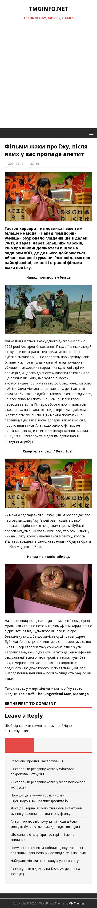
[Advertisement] (48, 77)
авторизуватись (18, 730)
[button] (90, 132)
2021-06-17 (15, 163)
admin (34, 163)
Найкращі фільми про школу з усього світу (45, 860)
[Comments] (77, 745)
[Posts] (19, 745)
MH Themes (77, 903)
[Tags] (48, 745)
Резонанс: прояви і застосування (37, 761)
